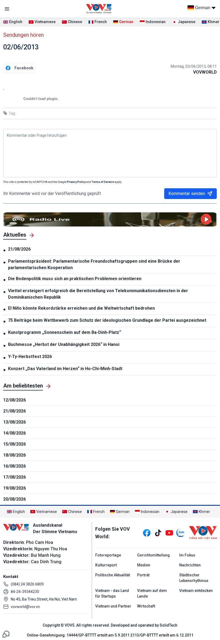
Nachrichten (190, 565)
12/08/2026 (14, 400)
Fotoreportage (108, 555)
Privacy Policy (76, 181)
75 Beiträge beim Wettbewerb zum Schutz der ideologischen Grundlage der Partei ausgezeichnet (107, 320)
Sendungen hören (23, 35)
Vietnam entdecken (196, 590)
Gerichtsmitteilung (153, 555)
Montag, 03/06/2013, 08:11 (194, 66)
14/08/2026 (14, 433)
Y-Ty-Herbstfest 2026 (30, 356)
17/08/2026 (14, 477)
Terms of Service (102, 181)
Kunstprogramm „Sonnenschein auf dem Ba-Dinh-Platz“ (64, 332)
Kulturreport (106, 565)
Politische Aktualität (112, 575)
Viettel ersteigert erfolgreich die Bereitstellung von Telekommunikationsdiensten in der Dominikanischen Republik (98, 294)
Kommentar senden (186, 193)
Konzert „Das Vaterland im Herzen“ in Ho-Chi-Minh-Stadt (65, 368)
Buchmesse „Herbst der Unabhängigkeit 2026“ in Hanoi (63, 344)
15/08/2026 (14, 444)
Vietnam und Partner (113, 606)
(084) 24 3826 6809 (27, 584)
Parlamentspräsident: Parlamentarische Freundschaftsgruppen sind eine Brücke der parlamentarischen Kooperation (94, 264)
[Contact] (6, 633)
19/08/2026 (14, 488)
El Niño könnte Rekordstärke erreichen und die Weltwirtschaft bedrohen (81, 308)
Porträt (143, 575)
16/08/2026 (14, 466)
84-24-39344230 (25, 592)
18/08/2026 (14, 455)
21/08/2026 (19, 249)
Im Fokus (187, 555)
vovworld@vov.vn (25, 607)
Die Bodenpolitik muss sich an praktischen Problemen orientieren (74, 278)
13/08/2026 (14, 422)
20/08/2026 (14, 499)
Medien (143, 565)
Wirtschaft (146, 606)
